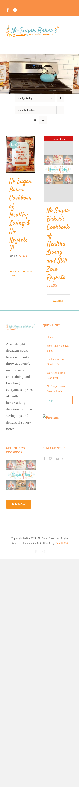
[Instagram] (50, 458)
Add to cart (15, 273)
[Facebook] (44, 458)
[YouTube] (57, 458)
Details (29, 271)
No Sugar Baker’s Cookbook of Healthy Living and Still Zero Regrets (58, 244)
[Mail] (63, 458)
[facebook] (7, 10)
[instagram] (15, 10)
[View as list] (43, 120)
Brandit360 (61, 543)
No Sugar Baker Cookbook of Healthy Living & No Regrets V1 (20, 215)
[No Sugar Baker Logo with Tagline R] (34, 26)
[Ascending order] (60, 98)
